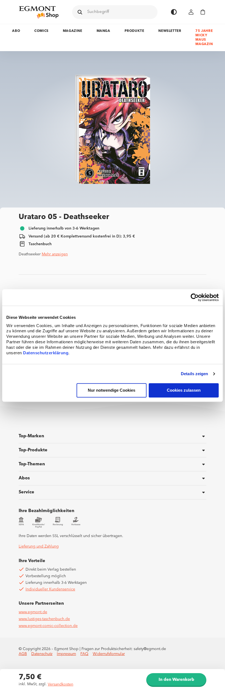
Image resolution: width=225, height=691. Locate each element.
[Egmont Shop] (39, 12)
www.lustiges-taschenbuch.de (44, 619)
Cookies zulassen (184, 390)
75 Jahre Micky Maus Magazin (204, 37)
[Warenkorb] (203, 12)
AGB (23, 654)
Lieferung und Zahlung (39, 546)
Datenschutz (41, 654)
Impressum (66, 654)
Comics (41, 31)
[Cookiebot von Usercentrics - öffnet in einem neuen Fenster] (195, 297)
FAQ (84, 654)
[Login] (191, 12)
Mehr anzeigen (55, 254)
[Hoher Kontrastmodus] (174, 12)
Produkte (134, 31)
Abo (16, 31)
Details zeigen (194, 373)
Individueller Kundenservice (50, 589)
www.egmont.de (33, 612)
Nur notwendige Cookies (111, 390)
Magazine (72, 31)
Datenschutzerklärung (45, 353)
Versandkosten (60, 684)
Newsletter (169, 31)
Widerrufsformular (109, 654)
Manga (103, 31)
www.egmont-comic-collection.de (48, 626)
